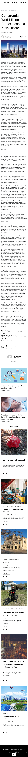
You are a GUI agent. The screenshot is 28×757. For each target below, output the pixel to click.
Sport (4, 609)
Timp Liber (9, 609)
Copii (9, 608)
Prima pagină (4, 10)
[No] (26, 752)
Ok (14, 754)
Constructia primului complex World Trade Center (13, 332)
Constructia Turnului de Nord (9, 335)
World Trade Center (7, 340)
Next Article (4, 395)
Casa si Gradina (10, 506)
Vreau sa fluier (14, 3)
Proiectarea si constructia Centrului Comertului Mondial (14, 337)
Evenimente (14, 608)
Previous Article (6, 366)
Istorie (11, 661)
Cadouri (5, 608)
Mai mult (6, 521)
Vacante (15, 609)
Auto (4, 506)
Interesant (13, 10)
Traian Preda (7, 36)
